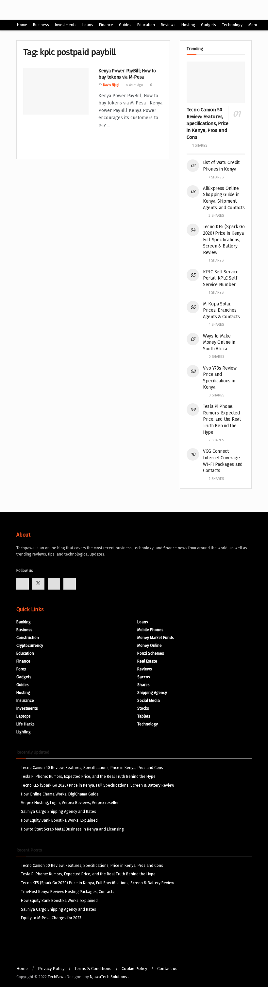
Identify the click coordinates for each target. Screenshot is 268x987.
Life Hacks (25, 724)
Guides (125, 25)
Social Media (148, 700)
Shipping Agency (152, 692)
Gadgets (208, 25)
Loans (87, 25)
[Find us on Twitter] (38, 584)
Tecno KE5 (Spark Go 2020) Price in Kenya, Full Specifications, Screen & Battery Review (224, 239)
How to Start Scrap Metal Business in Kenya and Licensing (72, 829)
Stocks (143, 708)
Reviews (168, 25)
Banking (23, 622)
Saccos (143, 677)
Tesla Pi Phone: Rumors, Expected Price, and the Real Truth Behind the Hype (222, 419)
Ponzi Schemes (150, 653)
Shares (143, 685)
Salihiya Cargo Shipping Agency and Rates (58, 811)
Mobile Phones (150, 630)
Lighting (23, 732)
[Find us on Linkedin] (69, 584)
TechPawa (57, 977)
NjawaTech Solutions (109, 977)
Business (41, 25)
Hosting (188, 25)
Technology (232, 25)
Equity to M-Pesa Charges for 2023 (51, 918)
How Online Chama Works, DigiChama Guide (60, 794)
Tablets (143, 716)
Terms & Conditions (93, 968)
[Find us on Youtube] (54, 584)
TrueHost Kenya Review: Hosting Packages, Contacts (67, 891)
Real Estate (147, 661)
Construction (27, 637)
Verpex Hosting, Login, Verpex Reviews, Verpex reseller (70, 802)
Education (146, 25)
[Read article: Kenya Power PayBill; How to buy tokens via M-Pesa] (56, 91)
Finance (106, 25)
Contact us (167, 968)
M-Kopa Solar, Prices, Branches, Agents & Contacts (221, 310)
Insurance (25, 700)
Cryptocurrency (29, 645)
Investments (65, 25)
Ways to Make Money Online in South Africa (219, 342)
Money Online (149, 645)
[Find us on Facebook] (22, 584)
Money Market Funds (155, 637)
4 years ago (134, 85)
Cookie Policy (134, 968)
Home (22, 25)
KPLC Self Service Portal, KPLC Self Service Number (220, 278)
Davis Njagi (111, 85)
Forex (21, 669)
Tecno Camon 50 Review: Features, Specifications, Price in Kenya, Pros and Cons (207, 123)
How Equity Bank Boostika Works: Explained (59, 820)
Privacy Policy (51, 968)
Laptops (23, 716)
